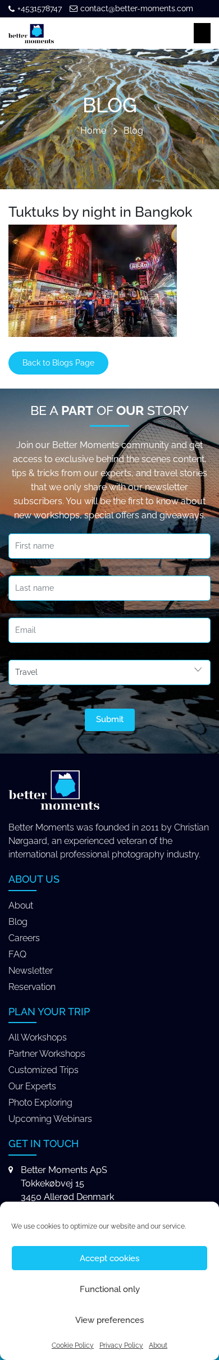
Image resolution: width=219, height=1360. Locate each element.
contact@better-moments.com (136, 8)
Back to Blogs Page (58, 362)
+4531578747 (39, 8)
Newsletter (30, 970)
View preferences (109, 1320)
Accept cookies (109, 1258)
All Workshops (37, 1037)
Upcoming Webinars (50, 1118)
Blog (133, 131)
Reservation (32, 987)
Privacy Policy (121, 1345)
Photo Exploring (40, 1102)
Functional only (110, 1289)
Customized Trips (43, 1070)
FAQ (17, 954)
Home (93, 131)
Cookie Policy (73, 1345)
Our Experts (32, 1086)
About (158, 1345)
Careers (24, 938)
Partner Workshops (46, 1053)
